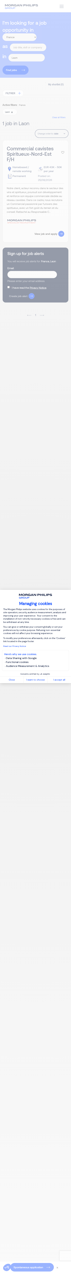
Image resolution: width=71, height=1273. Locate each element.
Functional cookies (17, 662)
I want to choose (35, 679)
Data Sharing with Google (21, 658)
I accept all (59, 679)
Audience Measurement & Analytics (27, 666)
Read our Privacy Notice (14, 646)
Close (12, 679)
